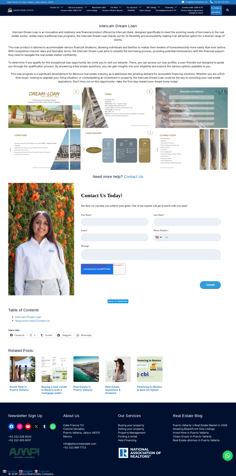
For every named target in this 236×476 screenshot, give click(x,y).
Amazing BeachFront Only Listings (194, 428)
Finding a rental (127, 436)
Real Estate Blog (187, 416)
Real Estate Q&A (99, 7)
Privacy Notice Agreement (192, 10)
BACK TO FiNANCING (118, 301)
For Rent (114, 7)
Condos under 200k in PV (192, 7)
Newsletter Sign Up (25, 416)
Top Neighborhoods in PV (165, 10)
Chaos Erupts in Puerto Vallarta (192, 436)
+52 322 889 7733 (74, 447)
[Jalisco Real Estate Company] (21, 10)
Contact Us (54, 7)
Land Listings (91, 10)
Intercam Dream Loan (28, 317)
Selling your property (131, 428)
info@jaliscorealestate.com (79, 443)
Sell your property (75, 7)
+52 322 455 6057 (19, 440)
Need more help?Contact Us (32, 320)
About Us (71, 416)
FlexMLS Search (216, 10)
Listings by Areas (196, 13)
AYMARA (131, 10)
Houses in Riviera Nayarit (112, 10)
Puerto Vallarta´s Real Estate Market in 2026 (200, 425)
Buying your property (131, 425)
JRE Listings (151, 7)
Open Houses (145, 10)
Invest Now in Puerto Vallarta (191, 432)
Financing (169, 7)
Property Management (131, 432)
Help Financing (127, 440)
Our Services (132, 7)
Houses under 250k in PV (71, 10)
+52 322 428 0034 (19, 436)
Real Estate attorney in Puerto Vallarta (196, 440)
